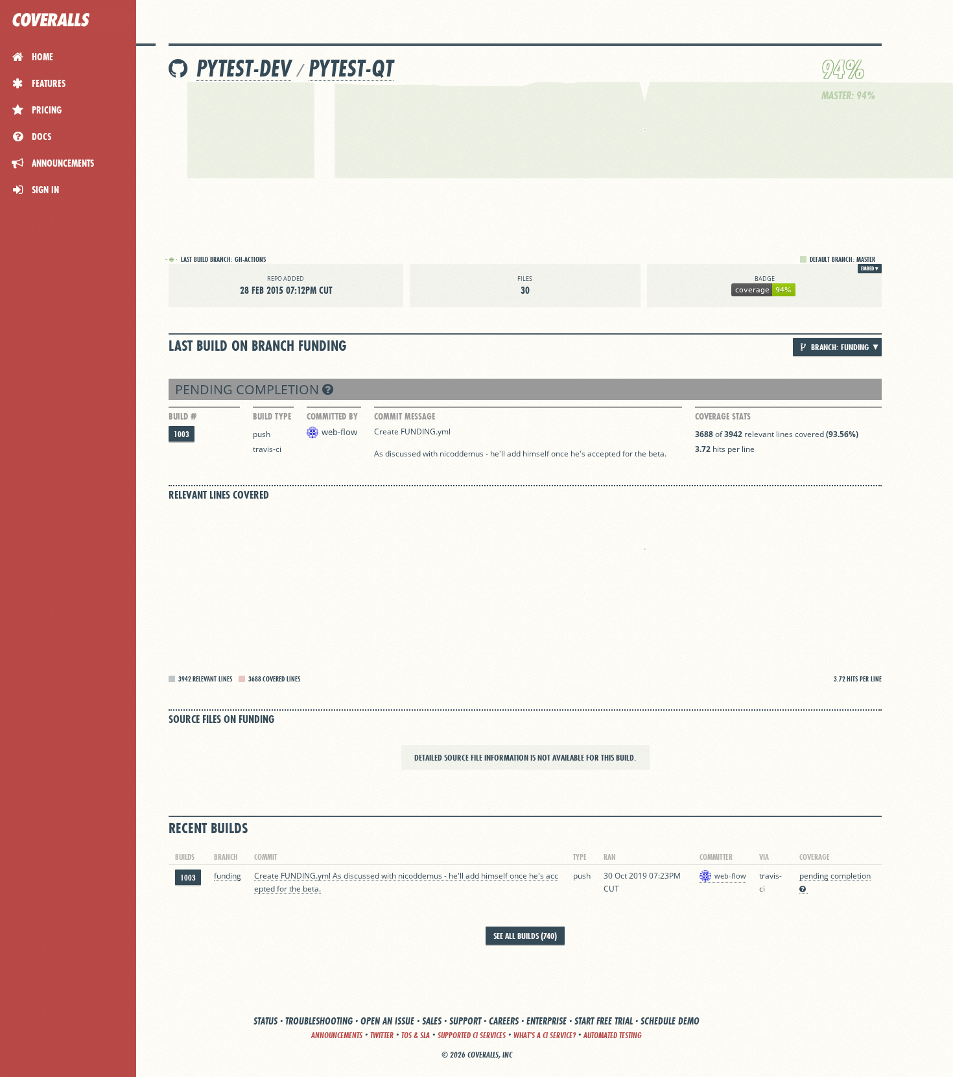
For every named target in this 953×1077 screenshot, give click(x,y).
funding (227, 876)
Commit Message (404, 416)
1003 (181, 434)
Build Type (272, 416)
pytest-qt (351, 68)
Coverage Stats (723, 416)
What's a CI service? (544, 1035)
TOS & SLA (415, 1035)
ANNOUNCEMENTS (336, 1035)
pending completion (248, 389)
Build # (182, 416)
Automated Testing (612, 1035)
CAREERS (504, 1021)
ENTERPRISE (546, 1021)
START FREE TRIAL (603, 1021)
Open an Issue (387, 1021)
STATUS (265, 1021)
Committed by (332, 416)
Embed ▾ (869, 268)
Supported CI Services (472, 1035)
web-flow (339, 432)
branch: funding (839, 347)
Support (465, 1021)
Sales (431, 1021)
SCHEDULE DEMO (670, 1021)
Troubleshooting (319, 1021)
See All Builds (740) (525, 935)
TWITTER (382, 1035)
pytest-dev (243, 68)
